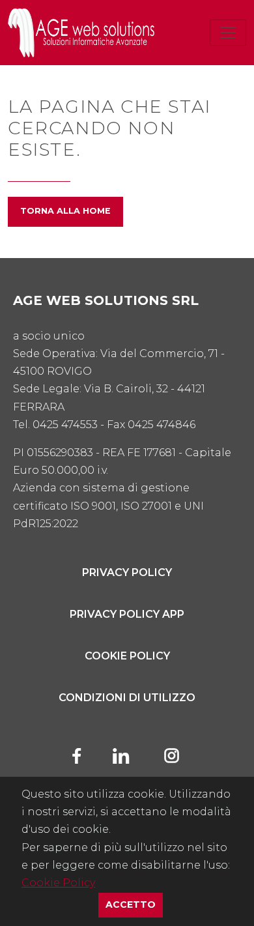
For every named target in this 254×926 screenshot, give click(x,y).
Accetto (134, 904)
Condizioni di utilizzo (127, 697)
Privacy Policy (127, 572)
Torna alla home (65, 211)
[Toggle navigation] (228, 33)
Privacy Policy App (127, 614)
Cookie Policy (58, 882)
